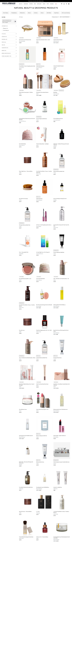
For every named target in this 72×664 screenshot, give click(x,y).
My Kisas (54, 146)
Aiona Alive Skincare (22, 121)
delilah (37, 41)
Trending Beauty (14, 12)
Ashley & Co (21, 488)
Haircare (42, 12)
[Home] (8, 4)
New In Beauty (5, 12)
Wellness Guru (22, 12)
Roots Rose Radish (22, 41)
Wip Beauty (38, 513)
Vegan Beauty (56, 12)
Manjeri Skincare (56, 41)
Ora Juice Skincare (39, 67)
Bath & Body (49, 12)
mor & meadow (21, 67)
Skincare (29, 12)
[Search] (66, 4)
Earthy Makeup (38, 226)
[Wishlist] (62, 4)
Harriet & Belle (38, 306)
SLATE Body (21, 253)
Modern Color (38, 173)
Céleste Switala (38, 331)
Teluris (20, 410)
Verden (37, 120)
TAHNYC (55, 67)
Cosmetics (35, 12)
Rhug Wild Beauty (56, 306)
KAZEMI (54, 200)
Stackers (54, 463)
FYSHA (20, 200)
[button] (64, 4)
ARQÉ (20, 172)
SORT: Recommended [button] (64, 16)
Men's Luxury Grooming (66, 12)
